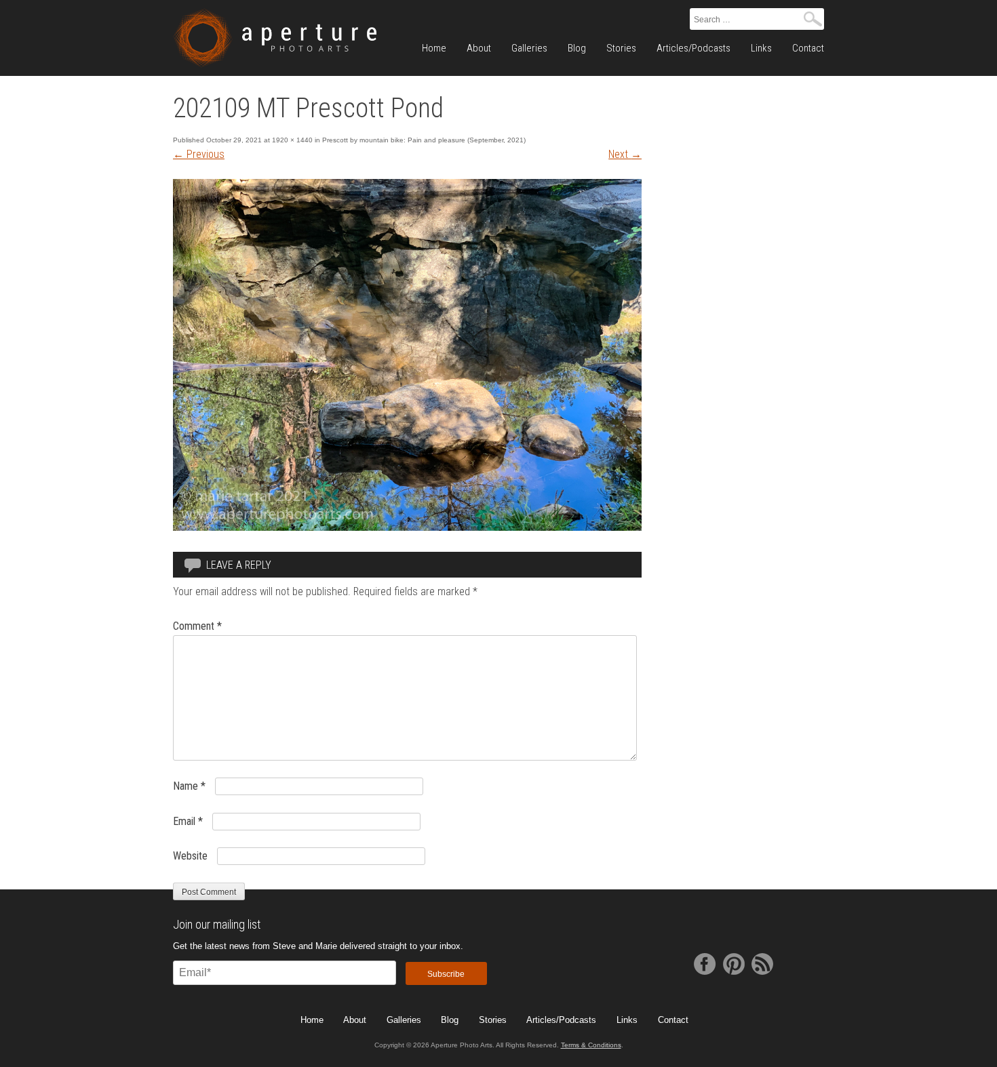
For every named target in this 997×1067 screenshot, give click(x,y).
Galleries (529, 48)
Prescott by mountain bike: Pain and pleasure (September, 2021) (424, 140)
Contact (808, 48)
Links (761, 48)
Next (625, 154)
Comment (197, 626)
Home (434, 48)
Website (190, 855)
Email (188, 821)
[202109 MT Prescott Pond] (407, 527)
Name (189, 786)
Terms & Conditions (591, 1045)
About (479, 48)
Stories (621, 48)
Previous (198, 154)
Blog (577, 48)
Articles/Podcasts (693, 48)
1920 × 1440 (292, 140)
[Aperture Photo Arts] (274, 38)
